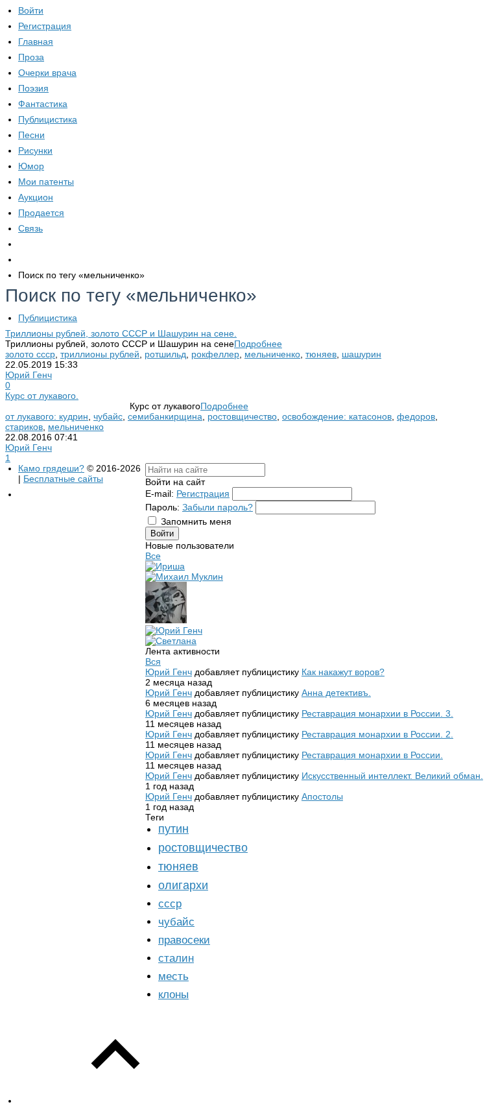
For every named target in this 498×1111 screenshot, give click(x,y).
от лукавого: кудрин (46, 416)
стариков (24, 427)
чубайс (108, 416)
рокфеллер (215, 354)
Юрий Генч (28, 375)
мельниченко (272, 354)
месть (173, 976)
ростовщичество (242, 416)
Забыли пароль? (217, 507)
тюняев (321, 354)
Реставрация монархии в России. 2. (377, 734)
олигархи (183, 885)
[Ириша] (165, 566)
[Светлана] (170, 641)
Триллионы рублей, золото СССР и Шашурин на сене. (121, 333)
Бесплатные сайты (63, 478)
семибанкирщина (165, 416)
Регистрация (203, 493)
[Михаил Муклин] (184, 576)
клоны (173, 994)
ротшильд (165, 354)
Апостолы (322, 796)
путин (173, 828)
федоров (416, 416)
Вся (153, 661)
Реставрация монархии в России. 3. (377, 713)
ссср (170, 904)
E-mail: (159, 493)
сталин (176, 958)
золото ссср (30, 354)
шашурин (361, 354)
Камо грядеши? (51, 468)
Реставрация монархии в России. (372, 755)
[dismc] (166, 620)
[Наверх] (115, 1100)
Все (153, 556)
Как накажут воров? (343, 672)
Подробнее (258, 344)
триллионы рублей (99, 354)
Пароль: (162, 507)
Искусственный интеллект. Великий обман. (392, 776)
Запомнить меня (196, 521)
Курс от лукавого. (41, 395)
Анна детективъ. (336, 692)
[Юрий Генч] (173, 630)
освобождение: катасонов (337, 416)
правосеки (184, 940)
